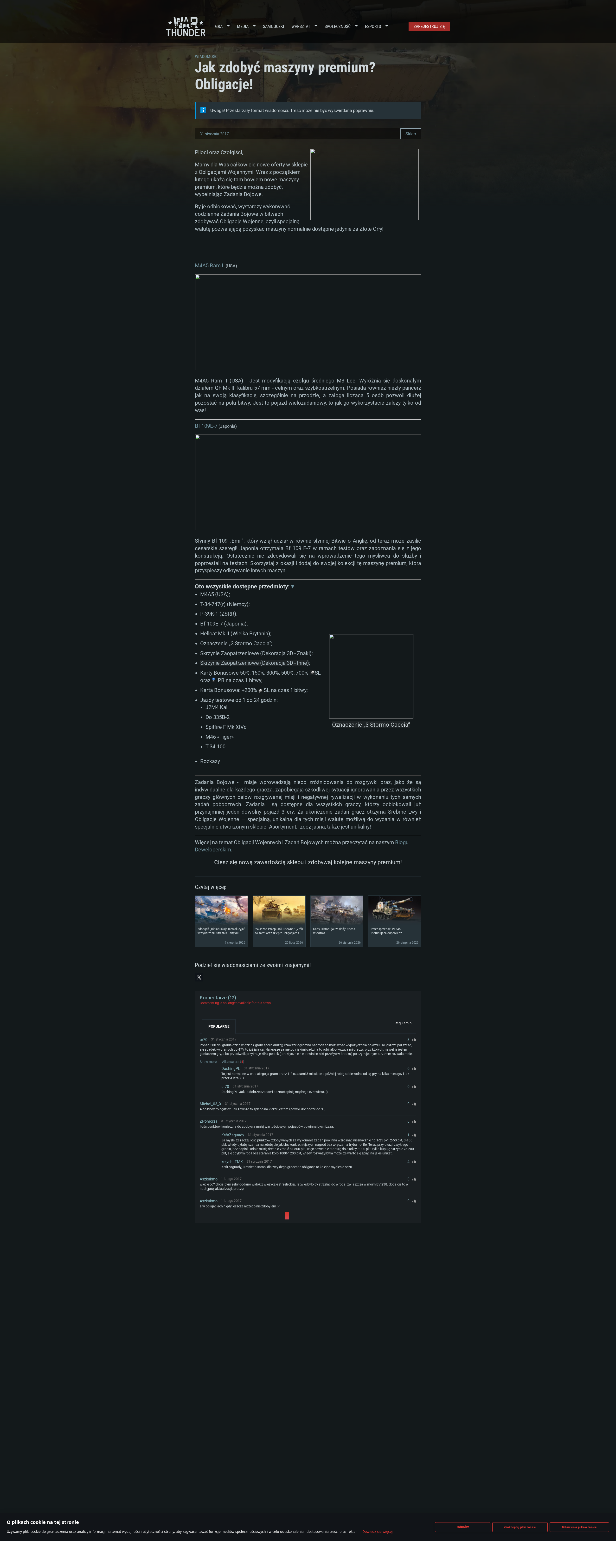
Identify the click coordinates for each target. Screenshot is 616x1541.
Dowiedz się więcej (377, 1531)
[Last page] (332, 1215)
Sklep (410, 133)
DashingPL (230, 1068)
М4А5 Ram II (210, 266)
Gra (219, 26)
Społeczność (338, 26)
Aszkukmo (209, 1179)
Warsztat (300, 26)
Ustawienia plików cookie (579, 1527)
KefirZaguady (232, 1135)
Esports (373, 26)
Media (243, 26)
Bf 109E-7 (206, 426)
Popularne (218, 1026)
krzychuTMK (232, 1161)
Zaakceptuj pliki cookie (520, 1527)
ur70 (203, 1039)
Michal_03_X (210, 1104)
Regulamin (403, 1023)
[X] (199, 977)
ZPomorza (209, 1121)
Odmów (463, 1527)
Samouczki (273, 26)
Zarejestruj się (429, 26)
